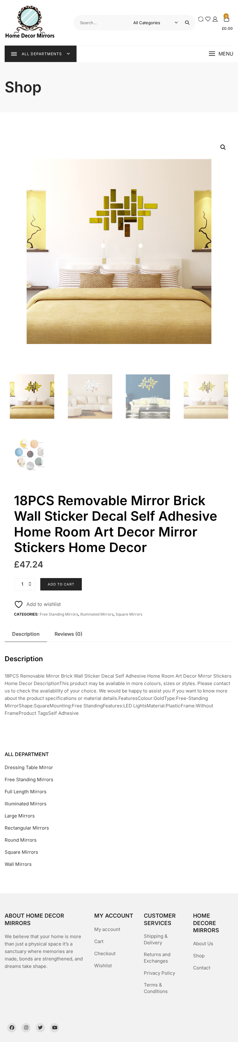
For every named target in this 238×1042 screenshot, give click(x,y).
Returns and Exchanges (157, 957)
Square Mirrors (129, 614)
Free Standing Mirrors (59, 614)
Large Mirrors (20, 816)
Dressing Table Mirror (29, 767)
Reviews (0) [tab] (68, 634)
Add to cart (61, 584)
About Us (203, 943)
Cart (99, 941)
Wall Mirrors (18, 864)
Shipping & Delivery (156, 939)
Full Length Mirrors (25, 792)
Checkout (105, 953)
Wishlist (103, 966)
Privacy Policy (159, 973)
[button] (221, 54)
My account (107, 929)
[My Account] (215, 19)
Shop (199, 956)
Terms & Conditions (156, 988)
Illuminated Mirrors (96, 614)
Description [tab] (26, 634)
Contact (201, 968)
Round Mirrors (21, 840)
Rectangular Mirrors (27, 828)
